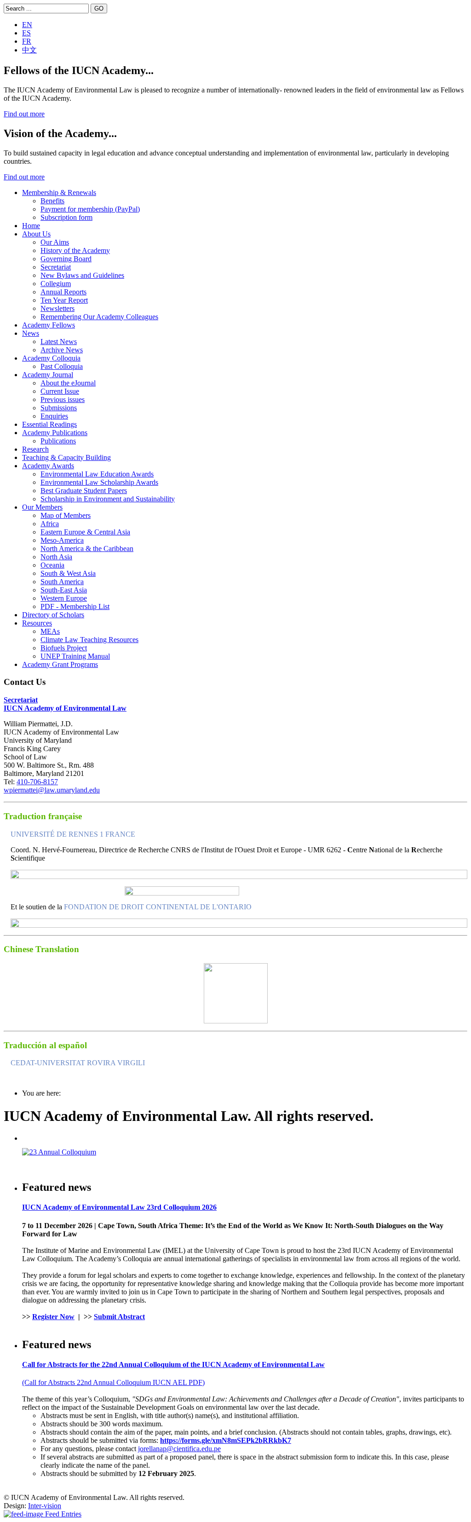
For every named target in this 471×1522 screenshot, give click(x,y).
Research (35, 449)
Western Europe (63, 598)
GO (98, 8)
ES (26, 33)
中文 (29, 50)
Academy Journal (47, 375)
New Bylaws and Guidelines (82, 275)
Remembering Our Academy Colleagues (99, 317)
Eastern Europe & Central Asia (85, 532)
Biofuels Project (63, 648)
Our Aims (54, 242)
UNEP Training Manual (75, 656)
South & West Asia (68, 573)
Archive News (61, 350)
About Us (36, 234)
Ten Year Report (64, 300)
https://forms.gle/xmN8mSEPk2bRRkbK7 (225, 1440)
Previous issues (62, 399)
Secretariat (55, 267)
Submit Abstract (119, 1317)
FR (26, 41)
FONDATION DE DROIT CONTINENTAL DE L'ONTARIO (158, 907)
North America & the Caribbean (86, 548)
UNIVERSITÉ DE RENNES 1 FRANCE (73, 834)
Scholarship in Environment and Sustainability (107, 499)
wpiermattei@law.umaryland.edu (52, 790)
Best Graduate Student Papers (83, 490)
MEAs (50, 631)
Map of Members (65, 515)
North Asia (56, 557)
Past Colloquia (61, 366)
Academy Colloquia (51, 358)
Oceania (52, 565)
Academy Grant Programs (60, 664)
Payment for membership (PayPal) (90, 209)
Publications (58, 441)
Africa (49, 524)
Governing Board (66, 259)
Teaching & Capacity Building (66, 457)
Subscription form (66, 217)
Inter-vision (44, 1506)
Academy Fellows (48, 325)
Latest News (58, 341)
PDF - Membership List (74, 606)
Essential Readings (49, 424)
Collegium (55, 283)
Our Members (42, 507)
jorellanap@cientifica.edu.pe (179, 1449)
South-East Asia (63, 590)
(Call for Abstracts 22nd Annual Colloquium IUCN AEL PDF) (113, 1382)
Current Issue (59, 391)
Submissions (58, 408)
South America (62, 582)
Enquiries (54, 416)
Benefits (52, 201)
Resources (37, 623)
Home (31, 226)
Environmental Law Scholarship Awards (99, 482)
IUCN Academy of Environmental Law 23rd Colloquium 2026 (119, 1207)
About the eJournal (68, 383)
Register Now (53, 1317)
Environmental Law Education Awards (97, 474)
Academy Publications (54, 432)
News (30, 333)
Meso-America (62, 540)
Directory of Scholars (53, 615)
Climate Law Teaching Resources (89, 639)
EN (27, 25)
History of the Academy (75, 250)
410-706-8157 (37, 782)
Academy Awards (48, 466)
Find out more (24, 114)
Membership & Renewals (59, 192)
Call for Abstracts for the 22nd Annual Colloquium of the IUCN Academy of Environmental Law (173, 1364)
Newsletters (57, 308)
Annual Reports (63, 292)
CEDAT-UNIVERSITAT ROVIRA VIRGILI (78, 1063)
